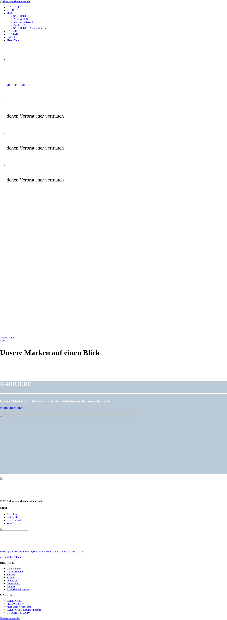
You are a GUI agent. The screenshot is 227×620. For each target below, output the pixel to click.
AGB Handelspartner (18, 589)
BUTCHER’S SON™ (19, 612)
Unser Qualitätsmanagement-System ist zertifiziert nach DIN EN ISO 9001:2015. (42, 551)
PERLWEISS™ (15, 603)
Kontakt (11, 577)
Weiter (11, 337)
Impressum (12, 580)
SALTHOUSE (14, 600)
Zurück (4, 337)
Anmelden (12, 514)
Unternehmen (14, 568)
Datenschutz (13, 583)
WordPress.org (14, 523)
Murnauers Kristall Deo (19, 606)
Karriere (11, 574)
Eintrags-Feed (14, 517)
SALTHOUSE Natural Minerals (24, 609)
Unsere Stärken (15, 571)
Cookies (11, 586)
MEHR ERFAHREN (18, 85)
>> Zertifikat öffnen (10, 557)
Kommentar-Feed (16, 520)
